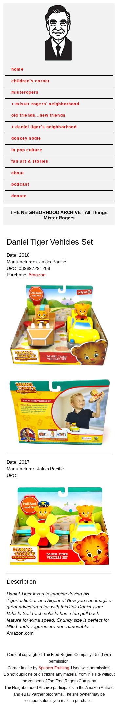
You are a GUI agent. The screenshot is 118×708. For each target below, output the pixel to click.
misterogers (25, 92)
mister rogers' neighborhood (47, 104)
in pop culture (26, 150)
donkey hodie (26, 138)
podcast (20, 184)
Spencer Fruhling (53, 668)
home (17, 69)
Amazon (37, 274)
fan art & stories (29, 161)
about (17, 173)
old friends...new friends (38, 115)
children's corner (30, 81)
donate (19, 196)
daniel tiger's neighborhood (45, 127)
